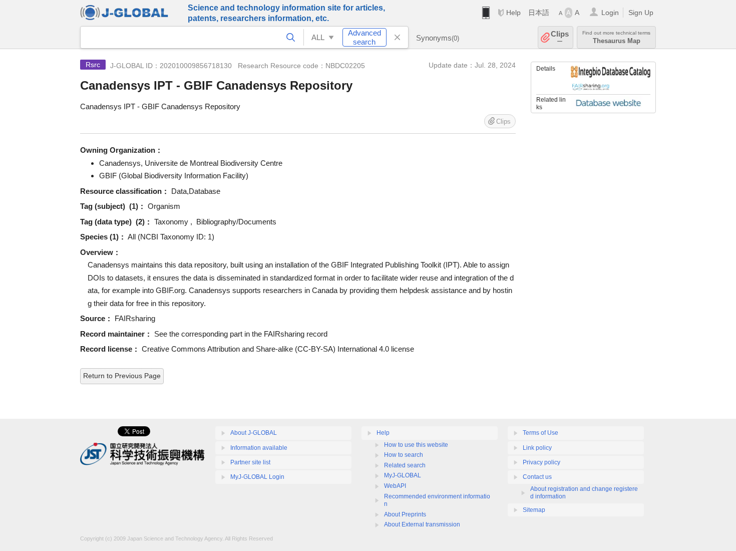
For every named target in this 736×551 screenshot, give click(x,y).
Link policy (537, 447)
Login (610, 13)
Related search (405, 465)
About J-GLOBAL (253, 432)
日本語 (538, 13)
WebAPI (395, 485)
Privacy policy (541, 462)
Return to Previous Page (122, 376)
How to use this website (416, 444)
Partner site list (250, 462)
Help (513, 13)
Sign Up (640, 13)
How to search (403, 454)
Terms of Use (540, 432)
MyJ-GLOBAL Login (257, 476)
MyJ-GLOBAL (402, 475)
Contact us (537, 476)
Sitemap (534, 509)
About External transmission (422, 524)
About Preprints (405, 514)
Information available (258, 447)
